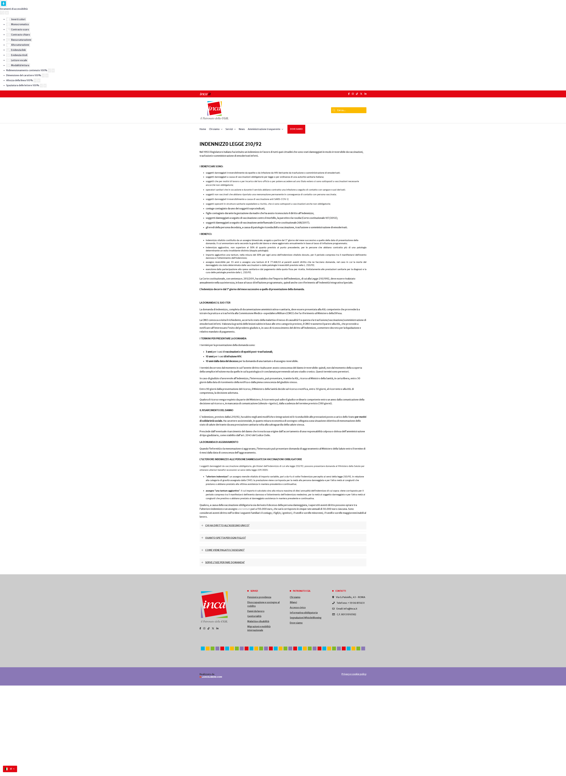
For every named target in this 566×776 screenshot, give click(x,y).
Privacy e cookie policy (354, 674)
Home (203, 129)
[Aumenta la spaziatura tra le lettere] (45, 86)
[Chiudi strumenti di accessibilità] (7, 13)
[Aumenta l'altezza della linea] (38, 81)
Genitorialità (254, 616)
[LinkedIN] (365, 93)
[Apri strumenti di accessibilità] (3, 3)
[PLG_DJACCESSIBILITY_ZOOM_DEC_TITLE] (49, 70)
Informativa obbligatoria (304, 612)
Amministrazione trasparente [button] (264, 129)
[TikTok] (357, 93)
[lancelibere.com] (239, 677)
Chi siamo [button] (214, 129)
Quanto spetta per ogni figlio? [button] (225, 537)
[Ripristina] (2, 13)
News (242, 129)
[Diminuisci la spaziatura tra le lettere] (41, 86)
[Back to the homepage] (214, 110)
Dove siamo (296, 129)
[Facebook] (349, 93)
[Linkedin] (217, 628)
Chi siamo (295, 597)
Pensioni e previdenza (259, 597)
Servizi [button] (229, 129)
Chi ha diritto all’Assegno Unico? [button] (227, 525)
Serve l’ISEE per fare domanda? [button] (225, 562)
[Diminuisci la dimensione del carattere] (43, 75)
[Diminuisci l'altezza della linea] (35, 81)
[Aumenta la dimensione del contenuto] (53, 70)
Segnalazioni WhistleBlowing (305, 617)
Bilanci (293, 602)
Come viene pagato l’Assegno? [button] (225, 550)
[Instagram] (353, 93)
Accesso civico (298, 607)
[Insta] (204, 628)
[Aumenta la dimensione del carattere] (46, 75)
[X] (361, 93)
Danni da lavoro (255, 611)
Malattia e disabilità (258, 621)
